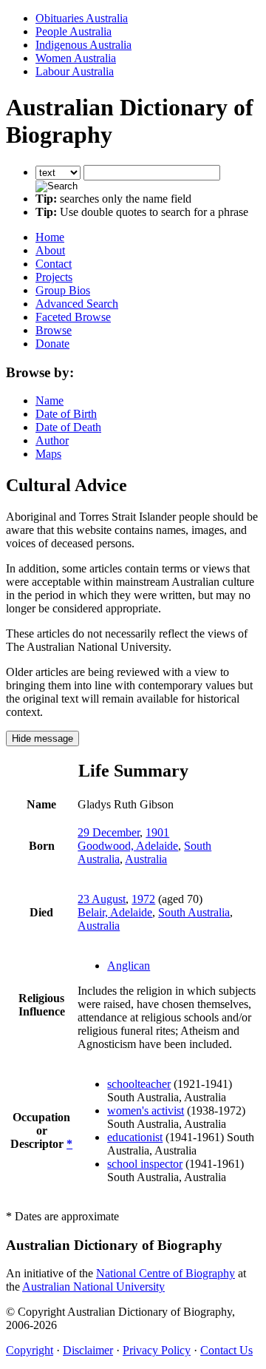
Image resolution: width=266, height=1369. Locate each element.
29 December (109, 832)
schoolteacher (139, 1084)
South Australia (194, 912)
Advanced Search (76, 303)
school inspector (145, 1163)
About (50, 250)
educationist (135, 1137)
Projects (53, 277)
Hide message (42, 738)
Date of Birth (66, 414)
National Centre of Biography (165, 1273)
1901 (157, 832)
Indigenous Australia (83, 44)
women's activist (145, 1110)
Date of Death (68, 427)
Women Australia (75, 58)
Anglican (128, 965)
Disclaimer (88, 1350)
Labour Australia (74, 71)
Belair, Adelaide (115, 912)
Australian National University (93, 1286)
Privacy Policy (157, 1350)
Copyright (29, 1350)
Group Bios (62, 290)
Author (52, 440)
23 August (102, 899)
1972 (143, 899)
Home (49, 237)
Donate (52, 343)
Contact (53, 263)
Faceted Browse (73, 317)
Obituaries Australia (81, 18)
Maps (48, 453)
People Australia (73, 31)
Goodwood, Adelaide (128, 845)
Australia (146, 859)
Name (49, 400)
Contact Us (226, 1350)
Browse (53, 330)
